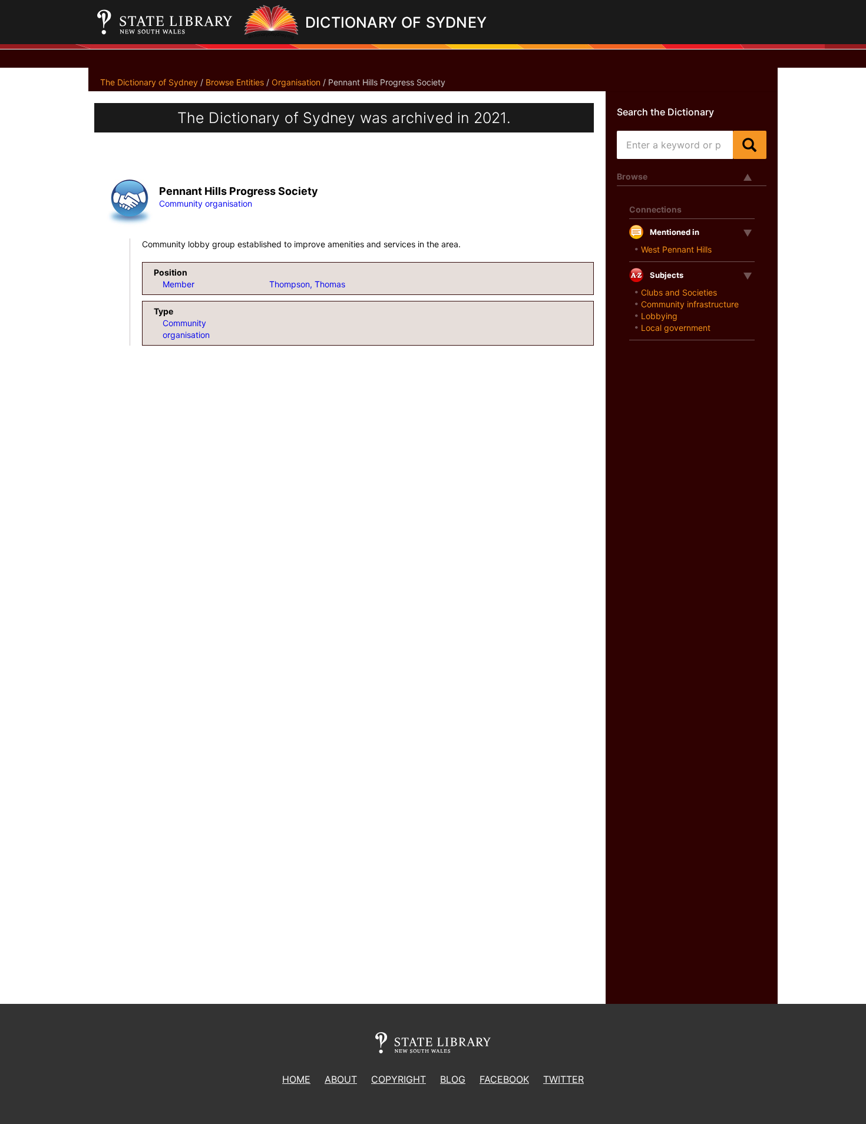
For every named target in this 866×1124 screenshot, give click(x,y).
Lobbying (659, 316)
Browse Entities (235, 82)
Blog (452, 1079)
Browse (632, 176)
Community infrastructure (690, 304)
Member (178, 284)
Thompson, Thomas (307, 284)
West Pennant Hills (676, 249)
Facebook (504, 1079)
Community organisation (205, 203)
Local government (675, 328)
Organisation (296, 82)
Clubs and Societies (679, 292)
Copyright (398, 1079)
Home (296, 1079)
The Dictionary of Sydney (149, 82)
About (341, 1079)
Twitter (563, 1079)
